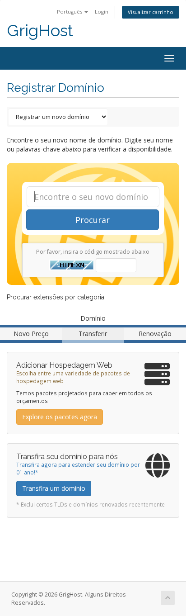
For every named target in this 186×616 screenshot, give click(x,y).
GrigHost (40, 30)
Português (70, 11)
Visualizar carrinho (150, 12)
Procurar (92, 219)
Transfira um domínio (53, 488)
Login (101, 11)
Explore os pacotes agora (59, 416)
